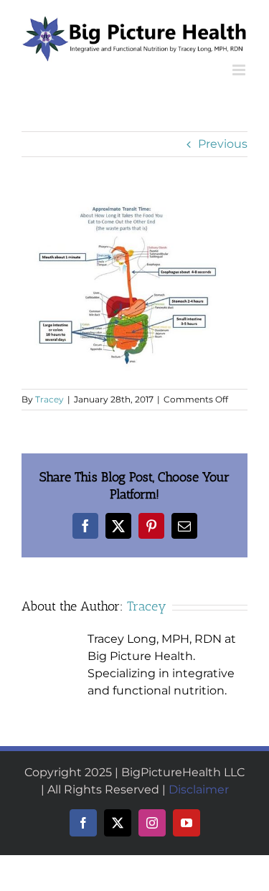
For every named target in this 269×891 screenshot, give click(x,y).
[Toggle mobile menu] (239, 69)
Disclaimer (199, 789)
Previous (222, 144)
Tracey (49, 399)
